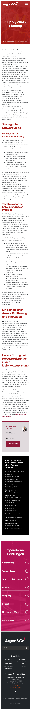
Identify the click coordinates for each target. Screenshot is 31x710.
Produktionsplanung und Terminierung (13, 501)
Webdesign (13, 703)
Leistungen (8, 666)
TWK (19, 703)
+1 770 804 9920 (15, 688)
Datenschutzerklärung (21, 698)
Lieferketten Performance (13, 529)
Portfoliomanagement (12, 514)
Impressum (22, 666)
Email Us (15, 685)
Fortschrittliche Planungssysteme (11, 486)
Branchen (22, 659)
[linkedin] (15, 691)
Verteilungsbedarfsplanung (14, 517)
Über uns (8, 659)
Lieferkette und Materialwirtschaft (11, 509)
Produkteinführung (11, 505)
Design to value (10, 520)
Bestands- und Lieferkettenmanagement (13, 496)
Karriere (8, 668)
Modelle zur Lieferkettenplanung (12, 475)
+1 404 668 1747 (10, 438)
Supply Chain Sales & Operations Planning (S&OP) (14, 480)
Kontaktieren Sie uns (13, 444)
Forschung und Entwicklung (14, 471)
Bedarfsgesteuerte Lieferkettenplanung (12, 524)
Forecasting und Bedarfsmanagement (12, 491)
